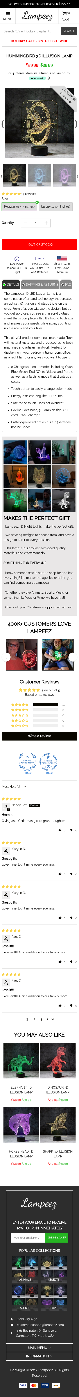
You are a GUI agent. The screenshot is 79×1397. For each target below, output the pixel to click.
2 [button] (34, 1019)
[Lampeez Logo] (37, 16)
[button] (12, 194)
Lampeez (45, 1370)
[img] (11, 799)
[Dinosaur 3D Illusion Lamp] (57, 1060)
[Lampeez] (39, 1204)
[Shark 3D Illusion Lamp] (57, 1124)
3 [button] (41, 1019)
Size (5, 199)
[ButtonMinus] (25, 223)
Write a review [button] (39, 736)
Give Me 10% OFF (57, 1237)
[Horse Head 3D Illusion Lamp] (21, 1124)
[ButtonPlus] (46, 223)
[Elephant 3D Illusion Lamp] (21, 1060)
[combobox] (31, 31)
